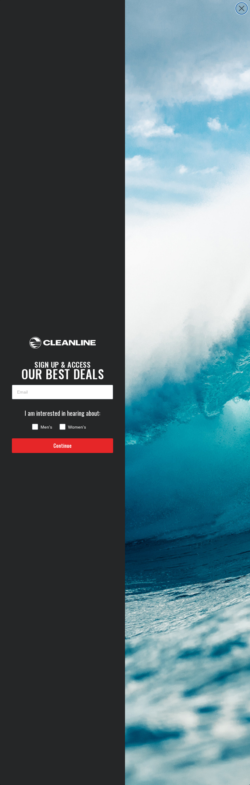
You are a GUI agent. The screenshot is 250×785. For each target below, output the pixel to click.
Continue (62, 445)
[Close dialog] (242, 8)
